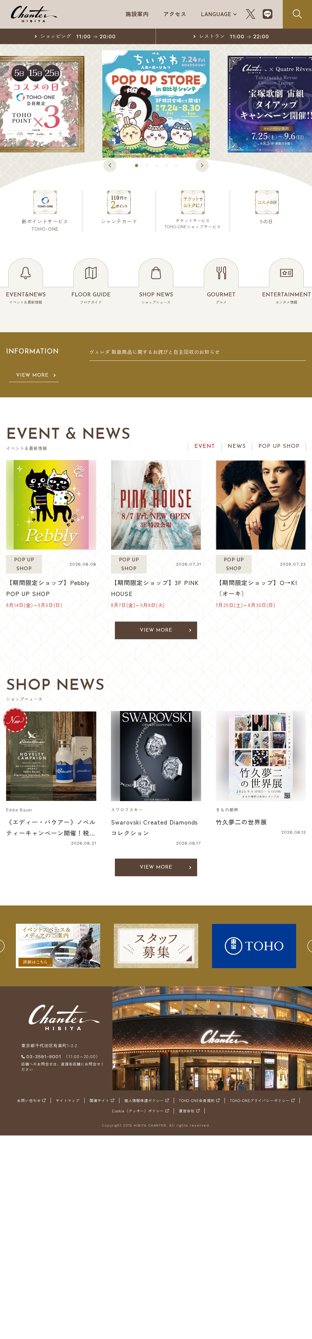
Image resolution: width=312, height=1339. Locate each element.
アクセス (174, 14)
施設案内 (137, 14)
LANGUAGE (216, 14)
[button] (109, 165)
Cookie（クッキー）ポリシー (138, 1110)
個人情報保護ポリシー (144, 1100)
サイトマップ (68, 1100)
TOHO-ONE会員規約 (197, 1100)
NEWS (237, 446)
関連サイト (99, 1100)
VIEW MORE (32, 375)
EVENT (204, 446)
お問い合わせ (29, 1100)
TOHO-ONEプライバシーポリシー (260, 1100)
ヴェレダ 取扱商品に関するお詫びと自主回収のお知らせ (154, 351)
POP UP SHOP (279, 446)
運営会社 (187, 1110)
